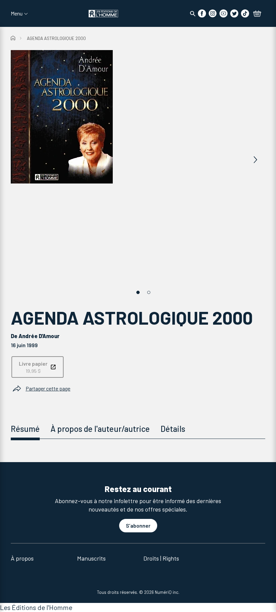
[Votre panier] (257, 14)
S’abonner (138, 525)
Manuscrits (91, 558)
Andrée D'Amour (39, 336)
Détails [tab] (173, 429)
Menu (17, 13)
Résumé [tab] (25, 429)
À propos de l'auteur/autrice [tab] (100, 429)
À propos (22, 558)
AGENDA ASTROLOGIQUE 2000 (56, 38)
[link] (37, 367)
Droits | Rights (161, 558)
